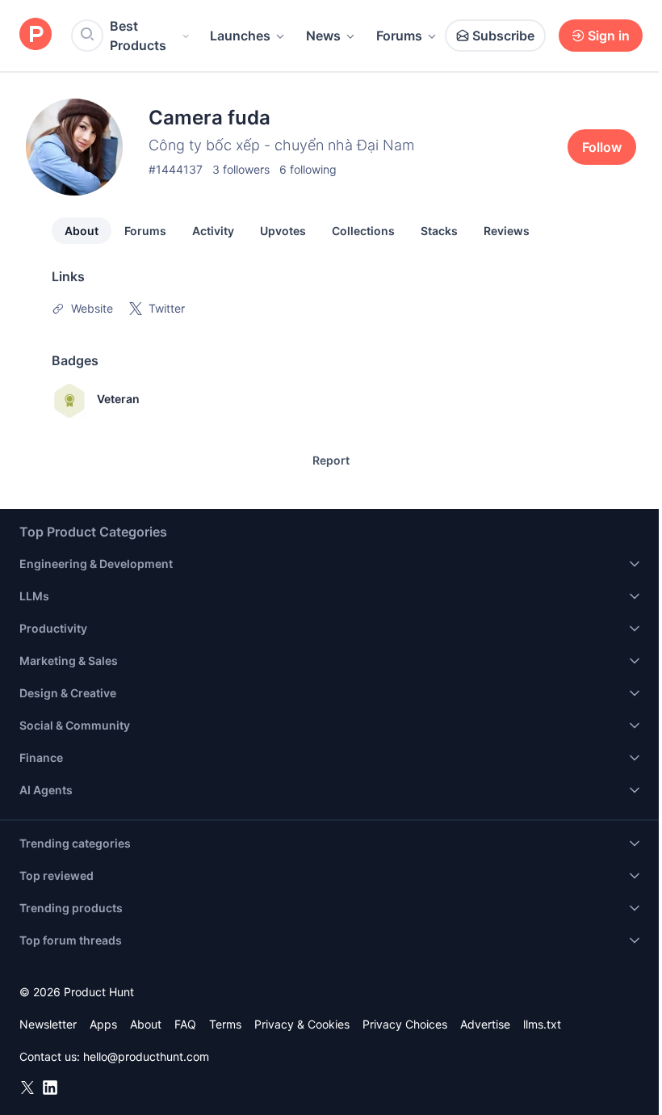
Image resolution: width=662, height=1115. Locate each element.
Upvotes (283, 231)
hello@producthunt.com (146, 1056)
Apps (103, 1024)
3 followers (241, 169)
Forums (399, 35)
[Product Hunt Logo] (35, 35)
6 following (308, 169)
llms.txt (542, 1024)
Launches (240, 35)
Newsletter (48, 1024)
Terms (225, 1024)
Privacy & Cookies (302, 1024)
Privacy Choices (404, 1024)
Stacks (439, 231)
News (323, 35)
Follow (602, 147)
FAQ (185, 1024)
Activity (213, 231)
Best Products (138, 35)
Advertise (485, 1024)
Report (331, 460)
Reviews (507, 231)
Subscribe (503, 35)
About (81, 231)
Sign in (609, 35)
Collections (363, 231)
